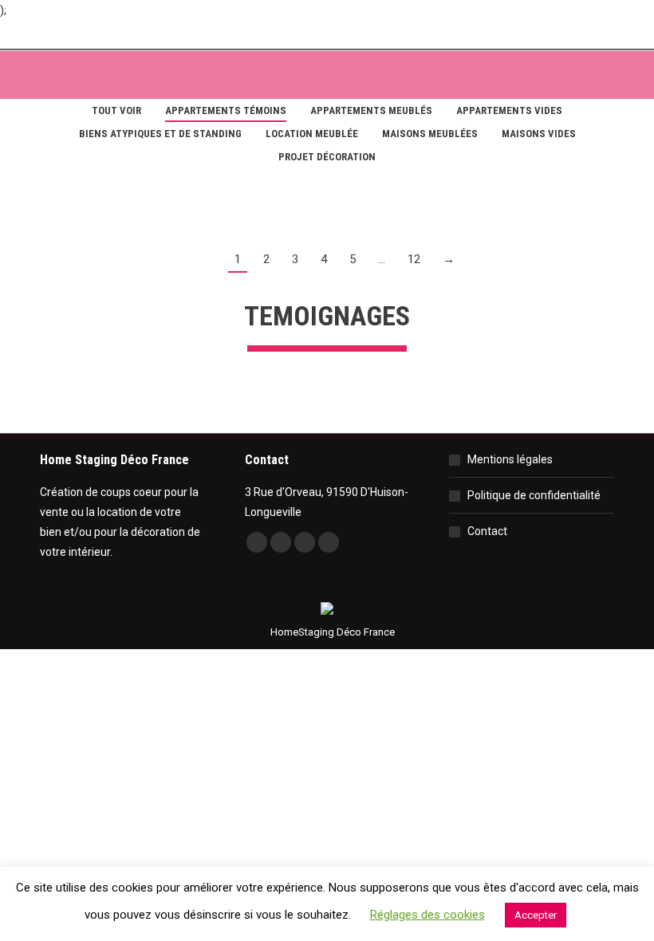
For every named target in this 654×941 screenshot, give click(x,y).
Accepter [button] (535, 915)
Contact (487, 531)
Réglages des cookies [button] (427, 915)
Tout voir (116, 110)
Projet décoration (327, 157)
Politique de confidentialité (534, 495)
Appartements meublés (371, 110)
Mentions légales (510, 459)
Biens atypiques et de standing (160, 134)
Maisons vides (539, 134)
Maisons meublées (430, 134)
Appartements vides (509, 110)
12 (414, 259)
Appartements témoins (225, 110)
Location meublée (312, 134)
